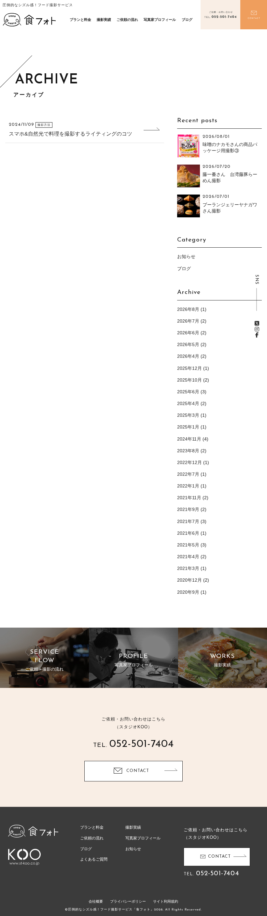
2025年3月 (188, 415)
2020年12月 (189, 580)
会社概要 (96, 901)
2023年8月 (188, 450)
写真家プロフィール (160, 20)
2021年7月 (188, 521)
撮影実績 (104, 20)
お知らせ (186, 256)
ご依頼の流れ (127, 20)
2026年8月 (188, 309)
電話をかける (221, 14)
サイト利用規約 (165, 901)
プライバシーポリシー (128, 901)
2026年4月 (188, 356)
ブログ (187, 20)
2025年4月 (188, 403)
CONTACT (137, 771)
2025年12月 (189, 368)
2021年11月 (189, 497)
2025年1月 (188, 426)
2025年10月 (189, 380)
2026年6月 (188, 332)
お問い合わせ (253, 14)
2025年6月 (188, 391)
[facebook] (257, 335)
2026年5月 (188, 344)
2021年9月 (188, 509)
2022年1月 (188, 485)
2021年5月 (188, 544)
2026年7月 (188, 321)
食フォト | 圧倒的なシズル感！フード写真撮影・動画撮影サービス (29, 19)
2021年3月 (188, 568)
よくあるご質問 (93, 859)
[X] (257, 323)
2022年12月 (189, 462)
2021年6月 (188, 533)
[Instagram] (257, 329)
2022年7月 (188, 474)
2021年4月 (188, 556)
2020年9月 (188, 592)
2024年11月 (189, 439)
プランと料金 (80, 20)
